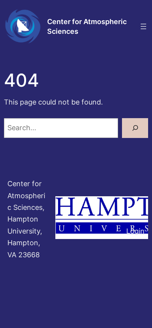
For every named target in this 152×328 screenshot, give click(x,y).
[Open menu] (143, 26)
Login (135, 231)
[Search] (135, 128)
